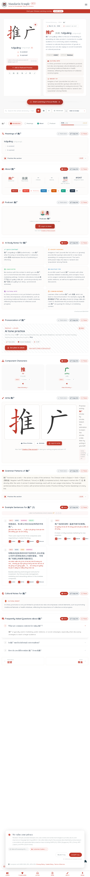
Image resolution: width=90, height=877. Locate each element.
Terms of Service (59, 864)
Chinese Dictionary (51, 22)
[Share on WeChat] (22, 73)
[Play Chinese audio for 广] (67, 383)
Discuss (41, 541)
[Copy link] (34, 73)
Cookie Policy (49, 864)
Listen (13, 541)
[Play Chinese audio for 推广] (35, 24)
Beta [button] (33, 3)
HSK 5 (60, 22)
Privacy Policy (40, 864)
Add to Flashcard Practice (23, 67)
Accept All (75, 855)
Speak (32, 541)
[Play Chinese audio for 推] (23, 383)
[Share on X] (9, 73)
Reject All (62, 855)
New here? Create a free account (39, 348)
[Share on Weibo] (26, 73)
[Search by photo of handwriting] (43, 110)
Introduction (16, 123)
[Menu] (86, 4)
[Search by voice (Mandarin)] (49, 110)
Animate (41, 443)
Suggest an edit (71, 26)
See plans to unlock (17, 348)
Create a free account (48, 231)
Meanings (30, 123)
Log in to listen (46, 226)
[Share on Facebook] (13, 73)
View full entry (22, 387)
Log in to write (55, 443)
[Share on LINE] (30, 73)
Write (22, 541)
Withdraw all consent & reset (73, 859)
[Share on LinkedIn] (17, 73)
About (41, 123)
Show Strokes (27, 443)
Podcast (52, 123)
